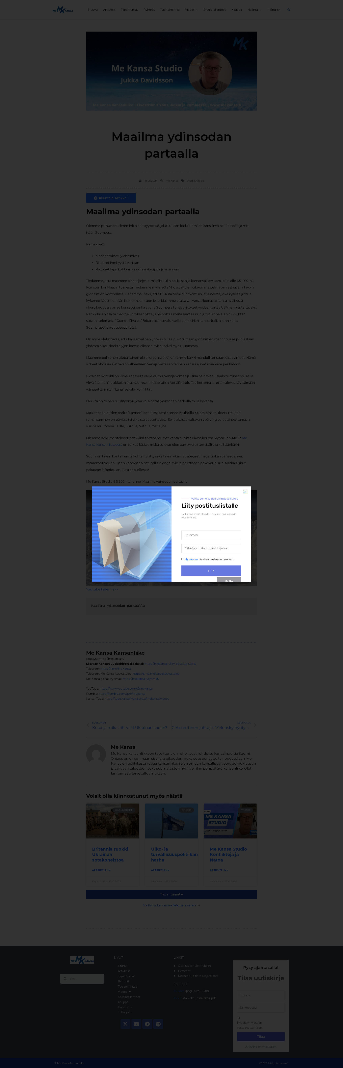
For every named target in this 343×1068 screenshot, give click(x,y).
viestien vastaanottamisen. (209, 559)
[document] (171, 534)
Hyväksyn (191, 559)
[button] (245, 491)
